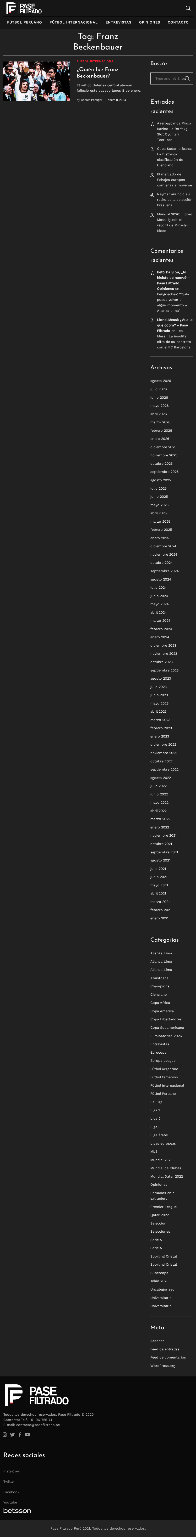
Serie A (156, 1240)
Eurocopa (158, 1052)
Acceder (157, 1341)
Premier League (163, 1207)
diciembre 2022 (163, 744)
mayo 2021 (159, 885)
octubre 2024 (161, 562)
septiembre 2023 (164, 670)
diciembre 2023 (163, 645)
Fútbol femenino (164, 1077)
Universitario (161, 1298)
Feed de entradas (165, 1349)
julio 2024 (158, 587)
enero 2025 (159, 538)
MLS (154, 1151)
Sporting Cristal (163, 1256)
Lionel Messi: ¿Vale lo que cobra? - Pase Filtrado (175, 325)
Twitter (9, 1481)
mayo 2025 (159, 505)
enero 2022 (159, 827)
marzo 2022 (160, 819)
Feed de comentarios (168, 1357)
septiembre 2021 (164, 852)
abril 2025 (158, 513)
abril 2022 (158, 811)
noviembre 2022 (163, 753)
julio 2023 (158, 687)
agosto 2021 (160, 860)
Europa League (162, 1060)
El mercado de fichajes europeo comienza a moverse (174, 179)
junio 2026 (159, 397)
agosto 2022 (160, 778)
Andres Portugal (91, 99)
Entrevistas (118, 22)
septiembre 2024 (164, 571)
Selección (158, 1223)
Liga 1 (155, 1110)
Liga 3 (155, 1127)
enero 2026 (159, 439)
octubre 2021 (161, 844)
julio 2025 (158, 488)
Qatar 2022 (159, 1215)
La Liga (156, 1102)
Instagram (11, 1471)
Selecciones (160, 1231)
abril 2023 (158, 711)
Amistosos (159, 978)
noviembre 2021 (163, 835)
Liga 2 (155, 1118)
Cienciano (158, 994)
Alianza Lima (161, 953)
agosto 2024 (160, 579)
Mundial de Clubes (165, 1168)
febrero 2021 (160, 910)
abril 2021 (158, 893)
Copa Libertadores (166, 1019)
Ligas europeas (163, 1143)
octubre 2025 (161, 463)
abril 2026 (158, 414)
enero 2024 (159, 637)
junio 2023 (159, 695)
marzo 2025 (160, 521)
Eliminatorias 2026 (166, 1036)
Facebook (11, 1492)
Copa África (160, 1003)
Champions (159, 986)
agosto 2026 (160, 381)
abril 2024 (158, 612)
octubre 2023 (161, 662)
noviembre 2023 (163, 653)
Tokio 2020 (159, 1281)
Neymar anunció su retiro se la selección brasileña (174, 199)
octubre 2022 (161, 761)
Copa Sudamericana (167, 1027)
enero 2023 (159, 736)
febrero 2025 (161, 529)
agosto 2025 (160, 480)
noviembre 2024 (163, 554)
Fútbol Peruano (24, 22)
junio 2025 (159, 496)
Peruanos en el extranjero (162, 1195)
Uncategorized (162, 1289)
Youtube (10, 1502)
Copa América (162, 1011)
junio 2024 (159, 596)
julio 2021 (158, 869)
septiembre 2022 (164, 769)
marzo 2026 (160, 422)
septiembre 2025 (164, 472)
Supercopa (159, 1273)
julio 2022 (158, 786)
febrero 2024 (161, 629)
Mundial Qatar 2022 (166, 1176)
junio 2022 (159, 794)
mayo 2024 (159, 604)
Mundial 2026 (161, 1160)
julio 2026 (158, 389)
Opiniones (149, 22)
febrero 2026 (161, 430)
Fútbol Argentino (164, 1069)
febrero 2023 (161, 728)
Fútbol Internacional (74, 22)
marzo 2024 (160, 620)
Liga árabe (159, 1135)
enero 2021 (159, 918)
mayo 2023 (159, 703)
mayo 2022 (159, 802)
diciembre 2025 (163, 447)
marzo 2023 (160, 720)
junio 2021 (158, 877)
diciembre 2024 (163, 546)
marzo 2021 (160, 902)
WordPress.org (162, 1366)
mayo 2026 (159, 406)
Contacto (178, 22)
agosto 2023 (160, 678)
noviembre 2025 (163, 455)
